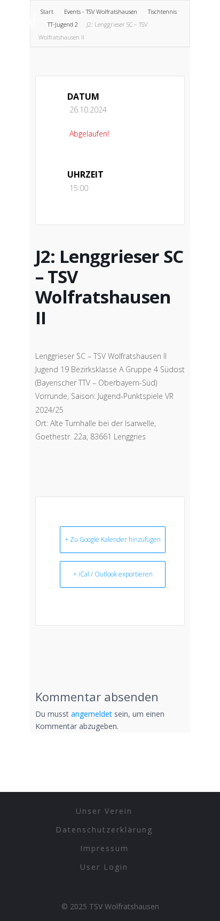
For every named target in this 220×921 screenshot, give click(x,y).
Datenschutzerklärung (104, 829)
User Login (104, 867)
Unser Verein (104, 811)
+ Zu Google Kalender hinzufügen (113, 539)
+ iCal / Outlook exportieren (113, 574)
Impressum (104, 848)
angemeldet (91, 714)
